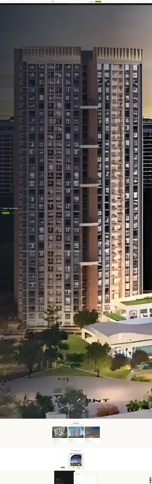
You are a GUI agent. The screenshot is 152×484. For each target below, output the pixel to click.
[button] (60, 435)
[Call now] (150, 480)
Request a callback (98, 1)
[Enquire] (150, 482)
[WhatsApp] (150, 478)
